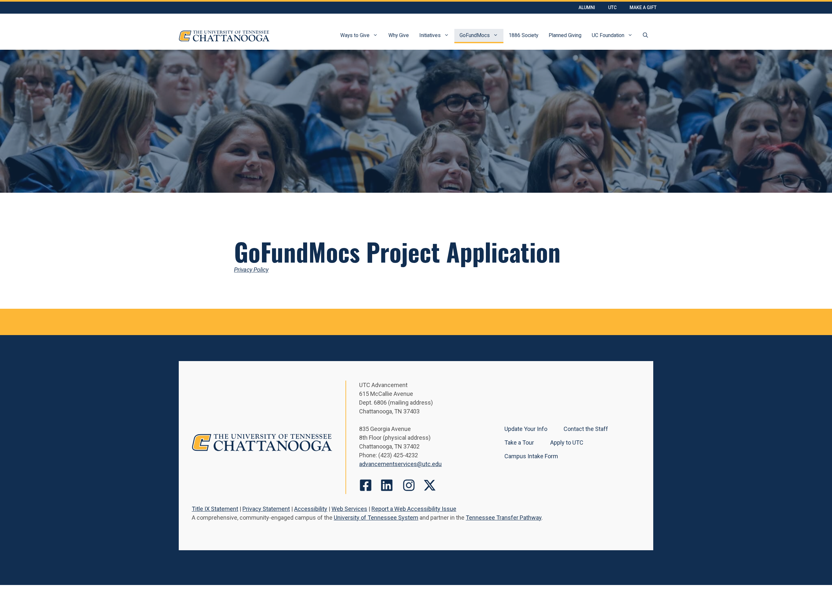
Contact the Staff (586, 428)
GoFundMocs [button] (475, 35)
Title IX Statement (215, 508)
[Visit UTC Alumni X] (429, 485)
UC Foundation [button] (608, 35)
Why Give (398, 35)
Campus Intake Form (531, 456)
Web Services (349, 508)
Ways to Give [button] (355, 35)
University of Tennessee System (376, 517)
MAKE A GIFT (643, 7)
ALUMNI (586, 7)
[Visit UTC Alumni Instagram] (408, 485)
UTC (612, 7)
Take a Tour (519, 442)
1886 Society (523, 35)
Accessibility (310, 508)
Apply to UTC (566, 442)
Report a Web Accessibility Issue (413, 508)
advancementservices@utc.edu (400, 464)
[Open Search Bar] (645, 36)
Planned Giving (565, 35)
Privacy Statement (266, 508)
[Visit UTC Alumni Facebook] (365, 485)
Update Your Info (525, 428)
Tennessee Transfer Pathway (503, 517)
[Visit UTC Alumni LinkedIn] (386, 485)
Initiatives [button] (430, 35)
